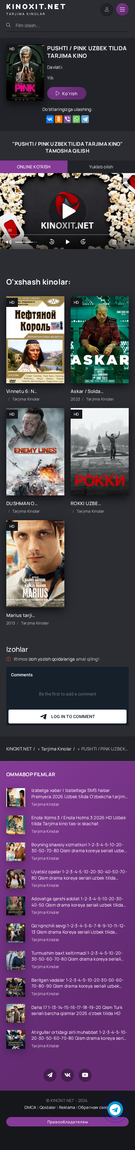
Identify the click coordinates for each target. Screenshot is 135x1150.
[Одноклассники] (58, 119)
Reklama (67, 1107)
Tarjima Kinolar (56, 749)
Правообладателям (67, 1122)
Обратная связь (94, 1107)
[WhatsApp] (76, 119)
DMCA (30, 1107)
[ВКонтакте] (50, 119)
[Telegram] (85, 119)
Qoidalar (48, 1107)
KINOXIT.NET (19, 749)
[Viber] (67, 119)
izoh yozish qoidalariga (52, 659)
